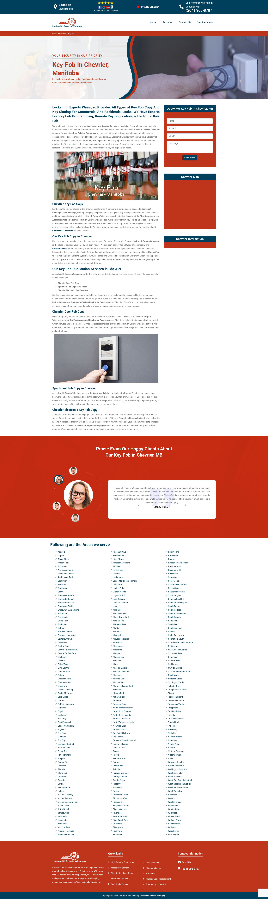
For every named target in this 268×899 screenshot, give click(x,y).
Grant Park (62, 776)
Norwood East (119, 725)
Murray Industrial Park (123, 686)
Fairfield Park (64, 747)
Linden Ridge (119, 588)
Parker (116, 751)
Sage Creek (173, 577)
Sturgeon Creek (175, 678)
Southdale (172, 624)
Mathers (117, 631)
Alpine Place (63, 559)
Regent (116, 791)
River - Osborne (120, 809)
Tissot (171, 693)
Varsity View (174, 744)
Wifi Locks (150, 873)
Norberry (117, 700)
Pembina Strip (119, 758)
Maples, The (118, 620)
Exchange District (66, 744)
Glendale (62, 765)
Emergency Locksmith (156, 884)
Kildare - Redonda (66, 831)
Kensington (63, 820)
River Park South (120, 816)
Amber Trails (64, 562)
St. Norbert (173, 664)
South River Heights (177, 613)
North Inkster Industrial (123, 707)
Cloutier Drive (64, 671)
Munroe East (119, 678)
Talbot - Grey (174, 686)
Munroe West (119, 682)
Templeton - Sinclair (177, 689)
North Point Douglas (122, 711)
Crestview (62, 686)
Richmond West (120, 798)
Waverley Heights (176, 762)
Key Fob (71, 33)
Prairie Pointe (119, 780)
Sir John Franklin (176, 599)
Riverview (117, 831)
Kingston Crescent (121, 562)
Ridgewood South (121, 805)
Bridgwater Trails (65, 606)
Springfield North (176, 635)
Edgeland (62, 729)
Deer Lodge (63, 696)
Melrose (116, 653)
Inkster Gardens (65, 798)
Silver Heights (174, 595)
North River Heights (122, 715)
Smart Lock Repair (119, 878)
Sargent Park (174, 580)
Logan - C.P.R (119, 595)
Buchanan (62, 624)
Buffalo (61, 628)
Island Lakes (63, 805)
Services (167, 22)
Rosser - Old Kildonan (178, 562)
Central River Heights (67, 649)
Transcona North (175, 696)
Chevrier (62, 33)
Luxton (116, 606)
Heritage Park (64, 787)
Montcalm (117, 675)
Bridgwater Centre (66, 595)
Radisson (117, 787)
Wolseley (172, 827)
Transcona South (176, 700)
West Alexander (175, 773)
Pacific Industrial (121, 744)
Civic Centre (63, 667)
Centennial (63, 642)
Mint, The (117, 660)
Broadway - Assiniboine (68, 609)
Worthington (173, 834)
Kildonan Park (119, 555)
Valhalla (172, 733)
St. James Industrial (177, 649)
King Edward (118, 559)
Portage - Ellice (120, 776)
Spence (171, 631)
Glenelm (61, 769)
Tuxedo (171, 715)
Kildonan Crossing (66, 834)
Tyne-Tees (173, 725)
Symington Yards (176, 682)
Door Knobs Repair (119, 884)
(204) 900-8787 (199, 10)
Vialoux (171, 747)
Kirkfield (116, 566)
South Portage (174, 609)
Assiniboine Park (65, 577)
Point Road (118, 765)
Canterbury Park (65, 638)
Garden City (63, 762)
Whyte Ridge (174, 809)
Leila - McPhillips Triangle (125, 580)
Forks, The (62, 751)
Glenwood (62, 773)
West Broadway (175, 776)
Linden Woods (119, 591)
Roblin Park (173, 551)
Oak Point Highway (121, 733)
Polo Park (117, 769)
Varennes (172, 740)
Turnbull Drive (174, 711)
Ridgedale (117, 802)
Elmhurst (62, 736)
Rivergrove (118, 827)
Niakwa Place (119, 696)
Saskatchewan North (177, 584)
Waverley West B (176, 765)
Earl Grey (62, 718)
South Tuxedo (174, 617)
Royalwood (173, 573)
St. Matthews (174, 660)
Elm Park (62, 733)
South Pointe (174, 606)
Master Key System (120, 867)
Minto (115, 664)
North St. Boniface (121, 718)
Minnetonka (118, 657)
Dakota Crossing (65, 689)
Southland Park (175, 628)
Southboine (173, 620)
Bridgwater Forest (66, 599)
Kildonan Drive (119, 551)
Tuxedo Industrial (176, 718)
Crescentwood (64, 682)
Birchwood (62, 588)
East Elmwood (64, 722)
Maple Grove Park (121, 617)
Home (153, 22)
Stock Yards (173, 675)
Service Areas (205, 22)
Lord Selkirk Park (120, 602)
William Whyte (174, 820)
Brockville (62, 613)
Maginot (116, 609)
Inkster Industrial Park (68, 802)
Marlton (116, 628)
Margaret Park (119, 624)
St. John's (172, 657)
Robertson (117, 834)
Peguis (116, 754)
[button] (75, 518)
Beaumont (62, 580)
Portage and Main (121, 773)
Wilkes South (174, 816)
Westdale (172, 794)
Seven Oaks (173, 588)
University (172, 729)
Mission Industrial (121, 671)
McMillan (117, 642)
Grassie (61, 780)
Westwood (173, 805)
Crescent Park (64, 678)
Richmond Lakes (120, 794)
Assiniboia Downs (66, 573)
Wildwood (172, 812)
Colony (61, 675)
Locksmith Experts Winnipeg (152, 895)
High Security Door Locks (122, 862)
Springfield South (176, 638)
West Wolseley (175, 791)
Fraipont (61, 758)
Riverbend (117, 823)
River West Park (120, 820)
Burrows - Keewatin (67, 635)
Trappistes (173, 707)
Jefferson (62, 816)
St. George (173, 646)
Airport (61, 555)
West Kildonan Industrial (179, 783)
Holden (61, 791)
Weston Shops (174, 802)
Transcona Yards (176, 704)
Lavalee (116, 573)
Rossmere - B (174, 570)
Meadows (117, 649)
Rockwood (173, 555)
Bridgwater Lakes (66, 602)
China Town (63, 664)
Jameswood (63, 812)
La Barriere (118, 570)
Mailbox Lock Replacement (158, 879)
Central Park (63, 646)
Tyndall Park (173, 722)
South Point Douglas (177, 602)
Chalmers (62, 657)
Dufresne (62, 707)
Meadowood (118, 646)
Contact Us (185, 22)
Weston (171, 798)
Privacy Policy (152, 862)
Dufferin (61, 700)
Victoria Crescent (176, 751)
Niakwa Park (118, 693)
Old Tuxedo (118, 736)
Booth (60, 591)
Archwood (62, 566)
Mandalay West (120, 613)
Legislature (118, 577)
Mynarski (117, 689)
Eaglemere (63, 715)
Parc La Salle (119, 747)
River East (117, 812)
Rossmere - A (174, 566)
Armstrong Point (65, 570)
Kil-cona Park (64, 827)
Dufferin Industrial (66, 704)
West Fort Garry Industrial (180, 780)
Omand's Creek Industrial (124, 740)
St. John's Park (175, 653)
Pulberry (116, 783)
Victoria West (174, 754)
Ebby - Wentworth (66, 725)
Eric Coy (61, 740)
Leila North (118, 584)
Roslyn (171, 559)
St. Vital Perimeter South (179, 671)
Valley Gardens (175, 736)
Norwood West (119, 729)
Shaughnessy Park (176, 591)
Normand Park (119, 704)
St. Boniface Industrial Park (180, 642)
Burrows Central (65, 631)
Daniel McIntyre (65, 693)
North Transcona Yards (123, 722)
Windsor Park (174, 823)
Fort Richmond (64, 754)
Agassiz (61, 551)
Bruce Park (63, 620)
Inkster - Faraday (65, 794)
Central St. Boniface (67, 653)
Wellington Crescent (177, 769)
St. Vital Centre (175, 667)
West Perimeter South (178, 787)
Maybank (117, 635)
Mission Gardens (121, 667)
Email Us (186, 862)
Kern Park (62, 823)
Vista (170, 758)
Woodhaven (173, 831)
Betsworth (62, 584)
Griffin (61, 783)
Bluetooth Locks (153, 868)
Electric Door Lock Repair (122, 873)
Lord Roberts (119, 599)
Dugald (61, 711)
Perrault (116, 762)
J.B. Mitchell (63, 809)
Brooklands (63, 617)
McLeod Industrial (121, 638)
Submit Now (189, 157)
